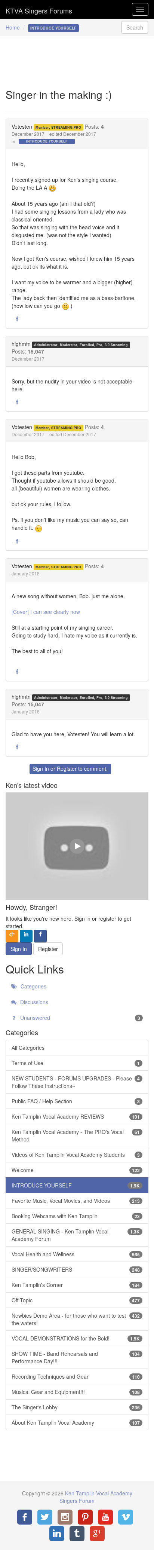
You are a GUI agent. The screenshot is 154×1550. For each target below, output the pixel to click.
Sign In (41, 768)
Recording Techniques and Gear (76, 1376)
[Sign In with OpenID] (12, 936)
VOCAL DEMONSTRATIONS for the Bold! (76, 1338)
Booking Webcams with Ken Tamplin (76, 1216)
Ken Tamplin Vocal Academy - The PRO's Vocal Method (76, 1135)
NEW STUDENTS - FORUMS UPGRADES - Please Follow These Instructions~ (76, 1081)
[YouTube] (105, 1517)
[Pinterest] (85, 1517)
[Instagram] (65, 1517)
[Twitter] (44, 1517)
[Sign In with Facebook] (40, 936)
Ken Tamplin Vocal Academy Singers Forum (39, 9)
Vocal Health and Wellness (76, 1254)
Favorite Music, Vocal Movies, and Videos (76, 1200)
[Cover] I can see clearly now (46, 611)
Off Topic (76, 1300)
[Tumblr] (77, 1533)
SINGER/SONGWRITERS (76, 1269)
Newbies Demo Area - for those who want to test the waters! (76, 1319)
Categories (32, 986)
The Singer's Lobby (76, 1407)
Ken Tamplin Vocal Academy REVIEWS (76, 1116)
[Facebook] (24, 1517)
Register (67, 768)
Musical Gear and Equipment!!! (76, 1391)
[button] (17, 319)
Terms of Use (76, 1063)
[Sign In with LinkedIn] (26, 936)
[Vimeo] (125, 1517)
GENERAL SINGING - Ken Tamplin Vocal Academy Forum (76, 1235)
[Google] (97, 1533)
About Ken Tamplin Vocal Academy (76, 1422)
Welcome (76, 1170)
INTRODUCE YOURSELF (47, 141)
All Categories (28, 1047)
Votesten (22, 126)
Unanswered (79, 1017)
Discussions (33, 1002)
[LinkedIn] (56, 1533)
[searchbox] (134, 27)
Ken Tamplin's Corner (76, 1284)
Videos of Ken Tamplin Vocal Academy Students (76, 1154)
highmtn (21, 344)
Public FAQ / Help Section (76, 1101)
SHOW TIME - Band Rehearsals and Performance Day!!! (76, 1357)
